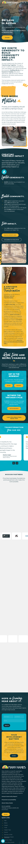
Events (6, 832)
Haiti (5, 820)
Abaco (5, 823)
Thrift (5, 827)
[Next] (17, 463)
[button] (3, 841)
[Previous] (13, 463)
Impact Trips (7, 830)
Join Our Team (8, 840)
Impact (6, 825)
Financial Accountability (9, 799)
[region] (14, 447)
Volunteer (7, 837)
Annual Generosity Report (9, 796)
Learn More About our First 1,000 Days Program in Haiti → (14, 341)
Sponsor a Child (8, 834)
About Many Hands (7, 803)
